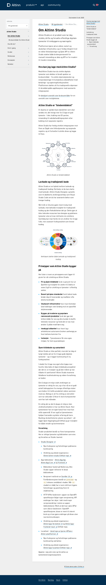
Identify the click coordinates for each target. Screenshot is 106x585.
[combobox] (18, 25)
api (42, 5)
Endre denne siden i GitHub (74, 566)
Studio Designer (47, 442)
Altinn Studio (44, 24)
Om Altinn (42, 580)
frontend (61, 463)
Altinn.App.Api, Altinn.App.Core (53, 461)
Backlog (51, 580)
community (54, 5)
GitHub (65, 580)
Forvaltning (93, 46)
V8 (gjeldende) (57, 24)
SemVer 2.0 (65, 476)
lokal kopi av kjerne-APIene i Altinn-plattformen (57, 532)
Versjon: (9, 21)
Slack (58, 580)
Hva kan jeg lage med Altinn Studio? (93, 22)
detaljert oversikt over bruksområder (55, 96)
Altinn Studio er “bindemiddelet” (91, 28)
